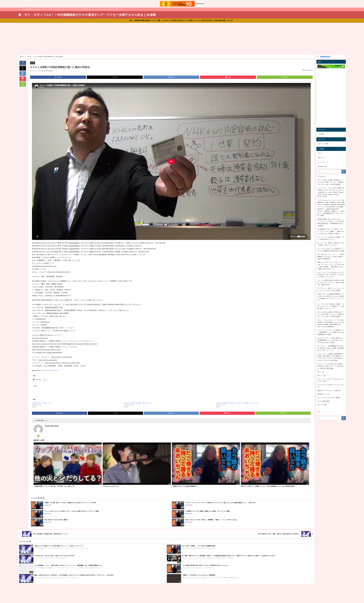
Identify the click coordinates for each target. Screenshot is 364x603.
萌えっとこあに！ (322, 375)
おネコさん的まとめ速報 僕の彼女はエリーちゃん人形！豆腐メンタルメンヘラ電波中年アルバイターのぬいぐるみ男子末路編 (330, 182)
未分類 (32, 62)
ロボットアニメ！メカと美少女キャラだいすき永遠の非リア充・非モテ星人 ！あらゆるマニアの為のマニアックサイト (330, 274)
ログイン (320, 153)
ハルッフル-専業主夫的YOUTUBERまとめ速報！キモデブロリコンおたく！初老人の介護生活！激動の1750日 (330, 282)
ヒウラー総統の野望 (323, 401)
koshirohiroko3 (309, 70)
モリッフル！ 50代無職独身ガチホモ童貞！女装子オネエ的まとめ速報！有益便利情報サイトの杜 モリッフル (330, 348)
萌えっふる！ (321, 372)
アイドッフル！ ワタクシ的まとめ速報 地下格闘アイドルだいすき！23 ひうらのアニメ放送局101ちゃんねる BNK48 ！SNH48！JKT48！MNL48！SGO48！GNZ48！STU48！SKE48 (330, 192)
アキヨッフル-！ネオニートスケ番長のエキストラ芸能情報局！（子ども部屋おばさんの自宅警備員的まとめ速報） (330, 332)
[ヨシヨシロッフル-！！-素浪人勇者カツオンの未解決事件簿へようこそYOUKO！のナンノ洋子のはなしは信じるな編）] (331, 340)
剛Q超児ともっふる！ (323, 394)
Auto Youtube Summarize (49, 370)
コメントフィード (323, 162)
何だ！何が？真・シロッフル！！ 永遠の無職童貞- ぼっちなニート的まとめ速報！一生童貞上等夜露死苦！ (330, 256)
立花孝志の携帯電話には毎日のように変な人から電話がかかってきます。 (238, 403)
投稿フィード (322, 157)
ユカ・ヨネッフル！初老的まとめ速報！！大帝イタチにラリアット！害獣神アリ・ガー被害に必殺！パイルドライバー (330, 306)
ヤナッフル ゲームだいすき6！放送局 (328, 397)
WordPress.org (322, 166)
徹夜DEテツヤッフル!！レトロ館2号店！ (329, 390)
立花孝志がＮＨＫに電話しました (42, 403)
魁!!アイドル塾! (321, 404)
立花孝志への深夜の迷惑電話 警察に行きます (138, 403)
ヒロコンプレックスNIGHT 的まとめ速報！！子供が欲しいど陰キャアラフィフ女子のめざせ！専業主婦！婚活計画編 (330, 366)
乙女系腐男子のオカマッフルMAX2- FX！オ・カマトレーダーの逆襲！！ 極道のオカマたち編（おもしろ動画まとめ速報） (330, 231)
